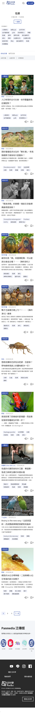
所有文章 (4, 53)
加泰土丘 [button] (13, 30)
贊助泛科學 (28, 699)
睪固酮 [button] (26, 487)
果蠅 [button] (10, 591)
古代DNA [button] (22, 30)
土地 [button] (13, 32)
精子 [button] (25, 591)
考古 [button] (12, 41)
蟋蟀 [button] (5, 380)
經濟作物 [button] (5, 41)
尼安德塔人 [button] (21, 32)
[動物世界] (17, 137)
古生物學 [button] (26, 167)
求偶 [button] (22, 170)
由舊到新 (12, 58)
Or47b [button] (6, 222)
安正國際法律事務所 (6, 694)
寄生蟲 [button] (24, 484)
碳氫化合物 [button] (24, 378)
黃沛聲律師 (30, 693)
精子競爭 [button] (6, 594)
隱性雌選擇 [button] (15, 594)
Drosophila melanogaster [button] (12, 219)
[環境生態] (17, 347)
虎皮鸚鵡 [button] (15, 539)
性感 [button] (13, 487)
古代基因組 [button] (5, 32)
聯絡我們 (7, 676)
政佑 (2, 359)
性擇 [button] (3, 35)
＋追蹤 (17, 21)
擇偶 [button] (28, 536)
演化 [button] (3, 38)
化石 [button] (19, 167)
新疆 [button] (16, 170)
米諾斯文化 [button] (17, 38)
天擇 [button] (5, 170)
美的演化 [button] (26, 326)
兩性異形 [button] (6, 274)
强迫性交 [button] (6, 326)
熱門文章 (12, 53)
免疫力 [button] (6, 484)
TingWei (4, 517)
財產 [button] (27, 41)
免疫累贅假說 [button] (15, 484)
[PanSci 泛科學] (11, 3)
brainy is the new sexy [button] (11, 536)
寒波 (2, 97)
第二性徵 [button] (18, 591)
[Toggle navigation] (3, 3)
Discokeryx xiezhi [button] (9, 167)
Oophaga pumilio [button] (9, 432)
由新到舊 (3, 58)
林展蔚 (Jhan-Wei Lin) (8, 465)
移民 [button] (9, 38)
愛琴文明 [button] (16, 35)
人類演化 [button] (5, 30)
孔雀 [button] (10, 378)
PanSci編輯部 (6, 693)
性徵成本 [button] (6, 487)
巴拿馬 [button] (6, 435)
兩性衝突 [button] (13, 222)
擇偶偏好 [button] (6, 539)
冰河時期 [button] (21, 432)
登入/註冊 (30, 3)
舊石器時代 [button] (20, 41)
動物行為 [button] (22, 222)
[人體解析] (17, 84)
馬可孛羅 (4, 255)
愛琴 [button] (9, 35)
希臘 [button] (29, 32)
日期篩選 (21, 58)
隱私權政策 (28, 676)
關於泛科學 (12, 672)
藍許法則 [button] (18, 276)
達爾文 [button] (25, 276)
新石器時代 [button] (25, 35)
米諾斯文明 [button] (27, 38)
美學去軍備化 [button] (8, 276)
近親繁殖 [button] (5, 44)
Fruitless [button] (26, 219)
